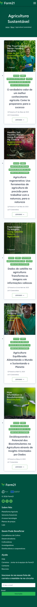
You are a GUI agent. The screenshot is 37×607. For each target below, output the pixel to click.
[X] (7, 501)
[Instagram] (11, 501)
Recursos (5, 569)
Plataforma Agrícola (10, 512)
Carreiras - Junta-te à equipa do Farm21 (18, 562)
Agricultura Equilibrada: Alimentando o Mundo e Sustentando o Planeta (20, 360)
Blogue (16, 76)
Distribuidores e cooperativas (13, 548)
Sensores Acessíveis (9, 515)
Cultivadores (7, 542)
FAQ (3, 559)
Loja (3, 525)
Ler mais (21, 120)
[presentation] (19, 56)
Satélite (29, 79)
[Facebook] (3, 501)
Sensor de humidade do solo (19, 82)
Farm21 (22, 76)
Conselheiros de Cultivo (11, 535)
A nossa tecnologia (9, 518)
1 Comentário (13, 462)
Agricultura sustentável (20, 85)
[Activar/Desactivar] (34, 3)
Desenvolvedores (8, 539)
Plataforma (26, 258)
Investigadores (8, 545)
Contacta (5, 566)
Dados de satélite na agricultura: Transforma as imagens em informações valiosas (19, 276)
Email (3, 590)
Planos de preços (8, 521)
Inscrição (18, 594)
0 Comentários (14, 115)
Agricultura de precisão (16, 79)
